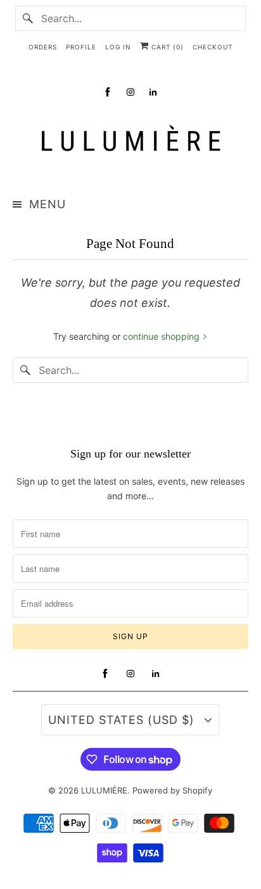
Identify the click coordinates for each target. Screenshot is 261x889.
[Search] (28, 18)
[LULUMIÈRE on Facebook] (107, 92)
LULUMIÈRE (104, 790)
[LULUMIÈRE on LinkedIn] (153, 92)
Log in (118, 47)
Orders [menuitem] (43, 47)
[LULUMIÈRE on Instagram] (130, 92)
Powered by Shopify (172, 790)
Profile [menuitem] (81, 47)
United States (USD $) (123, 719)
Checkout (212, 47)
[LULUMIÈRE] (130, 141)
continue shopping (162, 336)
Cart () (166, 47)
